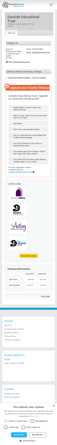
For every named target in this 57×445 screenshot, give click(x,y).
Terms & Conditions (12, 340)
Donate (7, 359)
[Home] (14, 5)
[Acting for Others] (18, 226)
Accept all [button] (19, 435)
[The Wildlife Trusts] (18, 243)
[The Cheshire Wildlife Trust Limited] (18, 210)
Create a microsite (12, 393)
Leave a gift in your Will (14, 363)
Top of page (45, 296)
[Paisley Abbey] (18, 193)
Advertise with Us (11, 333)
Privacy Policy (10, 336)
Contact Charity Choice (14, 329)
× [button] (54, 406)
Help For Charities (12, 397)
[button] (28, 440)
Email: (38, 52)
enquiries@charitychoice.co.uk (20, 172)
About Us (8, 325)
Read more (34, 416)
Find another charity (28, 256)
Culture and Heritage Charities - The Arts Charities (27, 78)
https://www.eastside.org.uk (19, 62)
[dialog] (28, 424)
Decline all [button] (37, 435)
